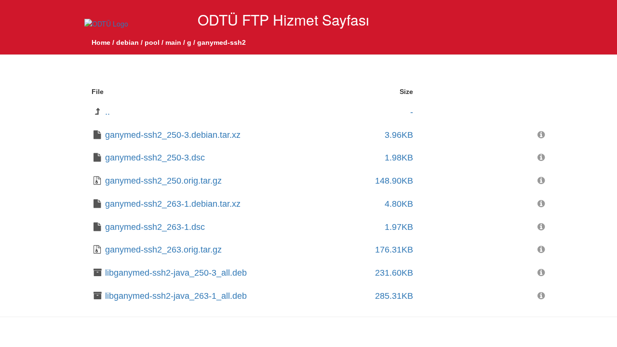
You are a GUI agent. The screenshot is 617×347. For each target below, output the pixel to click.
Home (101, 42)
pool (152, 42)
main (173, 42)
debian (127, 42)
